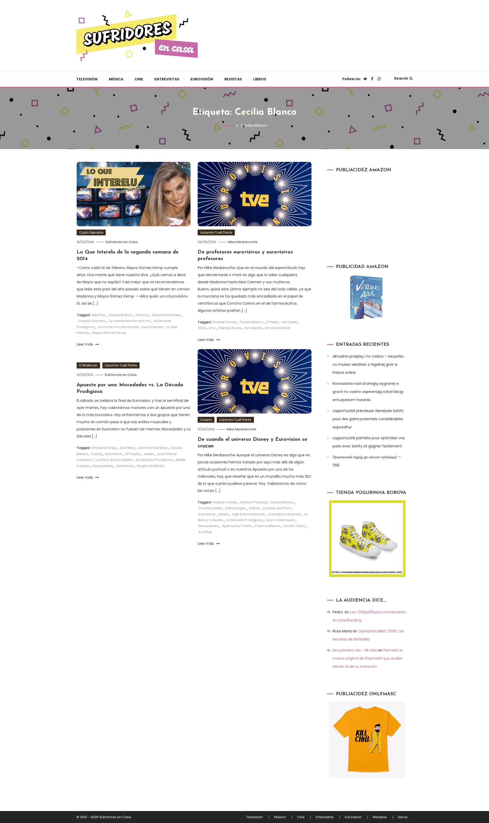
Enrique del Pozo (277, 508)
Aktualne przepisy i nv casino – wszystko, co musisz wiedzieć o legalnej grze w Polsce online (368, 364)
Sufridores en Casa (122, 241)
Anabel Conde (224, 322)
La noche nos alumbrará (118, 326)
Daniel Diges (235, 508)
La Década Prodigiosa (244, 520)
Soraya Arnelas (277, 327)
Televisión (87, 79)
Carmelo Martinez (153, 447)
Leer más (85, 344)
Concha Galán (210, 508)
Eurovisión (202, 79)
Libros (259, 79)
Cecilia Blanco (120, 315)
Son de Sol (253, 327)
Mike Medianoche (242, 241)
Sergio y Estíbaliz (151, 465)
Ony (212, 327)
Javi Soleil (289, 322)
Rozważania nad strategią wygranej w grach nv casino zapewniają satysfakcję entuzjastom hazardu (368, 391)
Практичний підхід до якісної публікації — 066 (367, 461)
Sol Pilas (205, 532)
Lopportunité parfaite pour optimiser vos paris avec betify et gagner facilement (369, 442)
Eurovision (206, 514)
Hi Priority (132, 453)
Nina (202, 327)
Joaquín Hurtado (91, 320)
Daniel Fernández (166, 315)
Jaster (148, 453)
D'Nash (272, 322)
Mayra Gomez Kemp (109, 332)
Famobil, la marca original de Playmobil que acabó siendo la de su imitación (367, 658)
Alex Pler (98, 315)
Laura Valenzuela (280, 520)
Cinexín (206, 420)
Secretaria (125, 465)
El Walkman (88, 365)
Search (401, 78)
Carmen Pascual (253, 502)
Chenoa (142, 315)
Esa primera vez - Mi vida (355, 650)
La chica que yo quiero (114, 459)
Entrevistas (166, 79)
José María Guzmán (284, 514)
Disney (254, 508)
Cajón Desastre (91, 232)
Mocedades (208, 525)
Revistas (233, 79)
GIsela (223, 514)
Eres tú (96, 453)
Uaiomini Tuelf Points (216, 232)
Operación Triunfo (237, 525)
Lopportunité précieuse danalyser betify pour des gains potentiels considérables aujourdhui (368, 419)
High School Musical (248, 514)
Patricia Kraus (230, 327)
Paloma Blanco (267, 525)
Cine (138, 79)
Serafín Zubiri (294, 525)
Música (116, 79)
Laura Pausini (152, 326)
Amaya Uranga (104, 447)
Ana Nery (127, 447)
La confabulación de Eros (129, 320)
